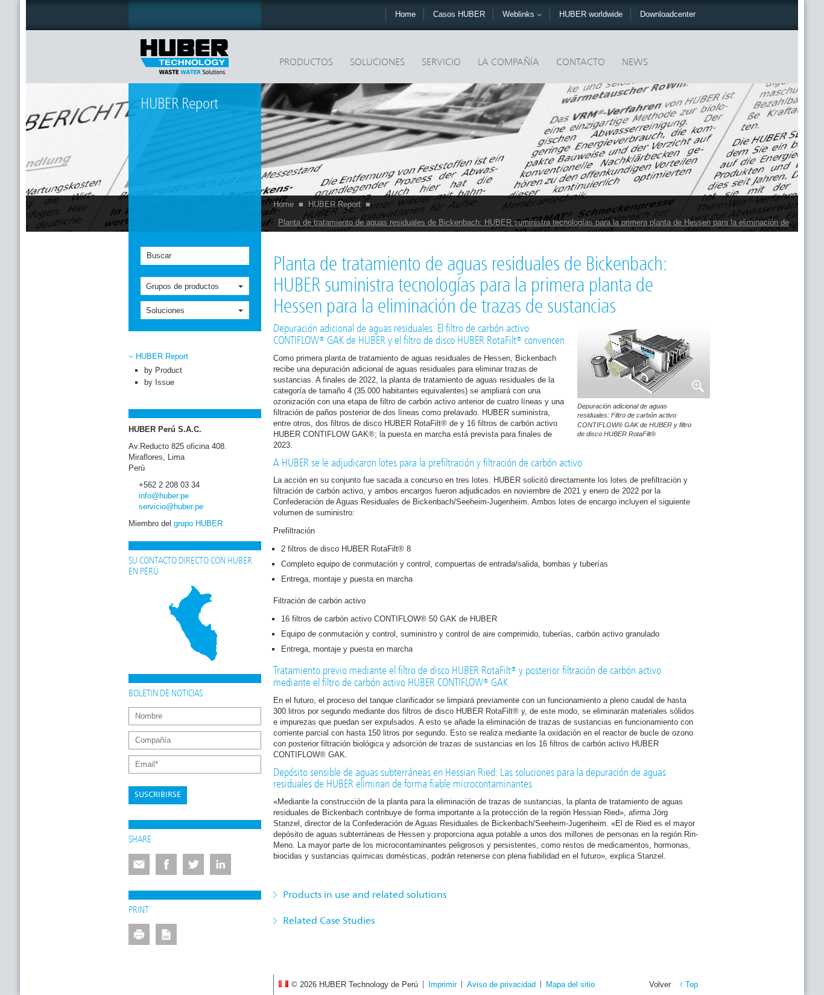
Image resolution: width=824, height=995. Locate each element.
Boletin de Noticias (165, 694)
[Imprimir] (139, 934)
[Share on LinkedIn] (220, 864)
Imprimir (442, 984)
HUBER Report (334, 204)
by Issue (159, 382)
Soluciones (377, 63)
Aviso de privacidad (501, 984)
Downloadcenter (668, 14)
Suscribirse (158, 795)
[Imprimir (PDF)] (166, 934)
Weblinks (519, 14)
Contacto (580, 63)
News (635, 63)
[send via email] (139, 864)
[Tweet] (193, 864)
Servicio (441, 63)
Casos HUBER (459, 14)
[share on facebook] (166, 864)
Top (691, 984)
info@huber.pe (164, 495)
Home (405, 14)
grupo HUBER (198, 523)
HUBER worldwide (591, 14)
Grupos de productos (182, 286)
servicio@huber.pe (171, 506)
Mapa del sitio (570, 984)
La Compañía (508, 63)
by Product (163, 370)
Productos (306, 63)
